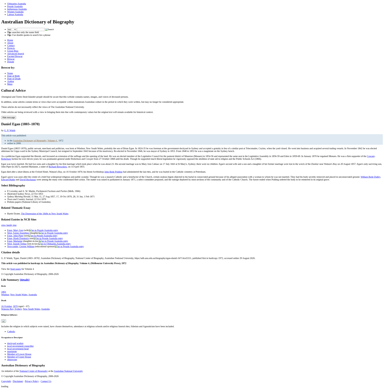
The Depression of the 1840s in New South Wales (44, 213)
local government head (18, 348)
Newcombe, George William (20, 246)
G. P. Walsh (9, 130)
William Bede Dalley (370, 177)
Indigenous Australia (17, 9)
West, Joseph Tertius (17, 243)
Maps (9, 84)
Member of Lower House (19, 354)
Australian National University (68, 371)
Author (10, 81)
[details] (24, 279)
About (10, 43)
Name (10, 73)
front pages (15, 269)
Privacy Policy (32, 381)
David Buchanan (28, 179)
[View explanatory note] (3, 321)
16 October (6, 306)
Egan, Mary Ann (15, 230)
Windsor (5, 294)
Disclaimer (18, 381)
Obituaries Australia (16, 3)
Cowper (371, 156)
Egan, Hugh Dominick (18, 238)
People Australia (15, 6)
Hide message (8, 117)
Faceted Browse (14, 56)
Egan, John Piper (15, 235)
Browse (11, 59)
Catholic (11, 331)
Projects (11, 48)
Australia (32, 294)
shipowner (12, 359)
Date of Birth (13, 76)
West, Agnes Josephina (18, 233)
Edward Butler (8, 179)
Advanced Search (15, 53)
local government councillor (20, 346)
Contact (11, 45)
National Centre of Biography (34, 371)
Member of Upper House (19, 357)
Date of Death (14, 78)
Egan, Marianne (14, 241)
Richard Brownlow (58, 166)
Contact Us (46, 381)
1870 (15, 306)
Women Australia (15, 11)
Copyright (6, 381)
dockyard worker (15, 343)
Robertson (6, 159)
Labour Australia (15, 14)
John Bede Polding (113, 172)
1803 (3, 292)
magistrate (12, 351)
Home (10, 40)
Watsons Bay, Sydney (11, 309)
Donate (10, 61)
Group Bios (12, 51)
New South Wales (18, 294)
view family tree (8, 225)
